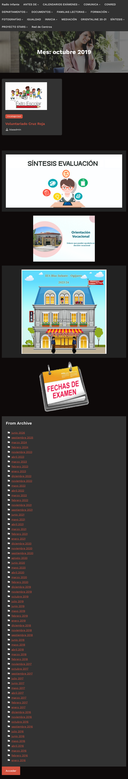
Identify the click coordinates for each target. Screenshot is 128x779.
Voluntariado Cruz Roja (25, 124)
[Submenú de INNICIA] (57, 19)
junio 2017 (18, 683)
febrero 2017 (20, 702)
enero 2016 (19, 760)
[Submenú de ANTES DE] (38, 4)
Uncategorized (14, 116)
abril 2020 (18, 572)
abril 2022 (18, 490)
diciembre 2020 (22, 543)
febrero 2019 (20, 615)
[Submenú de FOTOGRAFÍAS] (22, 19)
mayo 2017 (18, 688)
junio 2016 (18, 736)
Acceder (11, 770)
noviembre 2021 (22, 505)
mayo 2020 (19, 567)
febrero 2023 (20, 466)
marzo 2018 (19, 654)
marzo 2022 (19, 495)
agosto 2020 (20, 558)
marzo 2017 (19, 697)
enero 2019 (19, 620)
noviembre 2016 (22, 717)
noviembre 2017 (22, 664)
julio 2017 (18, 678)
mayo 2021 (18, 519)
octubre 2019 (20, 596)
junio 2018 (18, 639)
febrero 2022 (20, 500)
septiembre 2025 (22, 437)
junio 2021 (18, 514)
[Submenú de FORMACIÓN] (108, 12)
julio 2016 (18, 731)
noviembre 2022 (22, 481)
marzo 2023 (19, 461)
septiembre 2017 (22, 673)
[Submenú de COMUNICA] (99, 4)
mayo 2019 (18, 611)
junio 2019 (18, 606)
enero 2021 (19, 538)
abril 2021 (18, 524)
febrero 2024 (20, 447)
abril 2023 (18, 456)
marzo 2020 (19, 577)
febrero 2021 (20, 534)
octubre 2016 (20, 721)
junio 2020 (18, 562)
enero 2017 (19, 707)
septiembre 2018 (22, 635)
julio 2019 (18, 601)
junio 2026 (18, 432)
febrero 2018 (20, 659)
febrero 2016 (20, 755)
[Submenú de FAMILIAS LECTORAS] (86, 12)
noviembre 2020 (22, 548)
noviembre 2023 (22, 452)
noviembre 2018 (22, 630)
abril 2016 (18, 745)
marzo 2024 (19, 442)
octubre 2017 (20, 668)
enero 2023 (19, 471)
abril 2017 (18, 692)
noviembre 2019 (22, 591)
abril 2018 (18, 649)
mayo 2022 (19, 485)
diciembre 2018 (21, 625)
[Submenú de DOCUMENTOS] (52, 12)
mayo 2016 (18, 741)
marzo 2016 (19, 750)
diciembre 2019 (21, 586)
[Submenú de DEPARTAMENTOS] (27, 12)
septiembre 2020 (22, 553)
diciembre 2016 (21, 712)
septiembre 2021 (22, 509)
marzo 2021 (19, 529)
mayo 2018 (18, 644)
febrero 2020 (20, 582)
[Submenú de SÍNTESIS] (124, 19)
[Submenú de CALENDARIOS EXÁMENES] (79, 4)
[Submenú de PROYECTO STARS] (27, 27)
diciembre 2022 (21, 476)
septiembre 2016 (22, 726)
